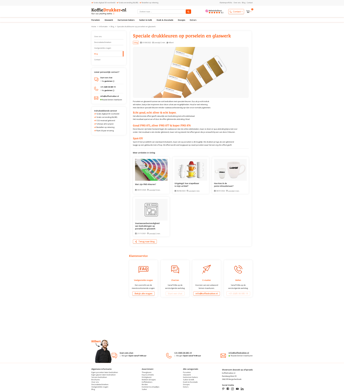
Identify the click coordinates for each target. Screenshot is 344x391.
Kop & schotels (148, 375)
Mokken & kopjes (149, 380)
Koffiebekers (147, 382)
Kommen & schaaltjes (150, 387)
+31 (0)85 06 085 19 (183, 352)
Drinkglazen (147, 377)
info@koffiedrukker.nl (239, 352)
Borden (145, 384)
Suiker (144, 389)
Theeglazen (146, 372)
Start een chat (126, 352)
